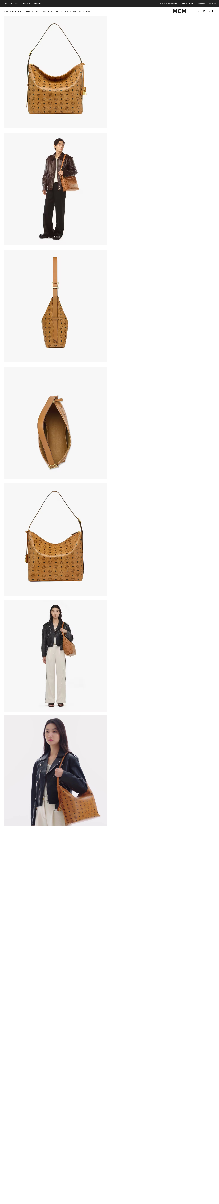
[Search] (199, 11)
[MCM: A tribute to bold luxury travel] (179, 12)
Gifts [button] (81, 11)
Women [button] (29, 11)
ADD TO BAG (145, 58)
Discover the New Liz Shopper (28, 3)
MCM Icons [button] (70, 11)
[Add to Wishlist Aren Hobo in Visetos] (194, 19)
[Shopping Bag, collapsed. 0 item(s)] (213, 11)
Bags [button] (20, 11)
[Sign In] (204, 11)
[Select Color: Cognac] (147, 40)
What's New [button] (10, 11)
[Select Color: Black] (135, 40)
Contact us (187, 3)
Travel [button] (45, 11)
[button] (55, 71)
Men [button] (37, 11)
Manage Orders (168, 3)
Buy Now (180, 58)
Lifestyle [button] (56, 11)
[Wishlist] (208, 11)
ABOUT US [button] (90, 11)
